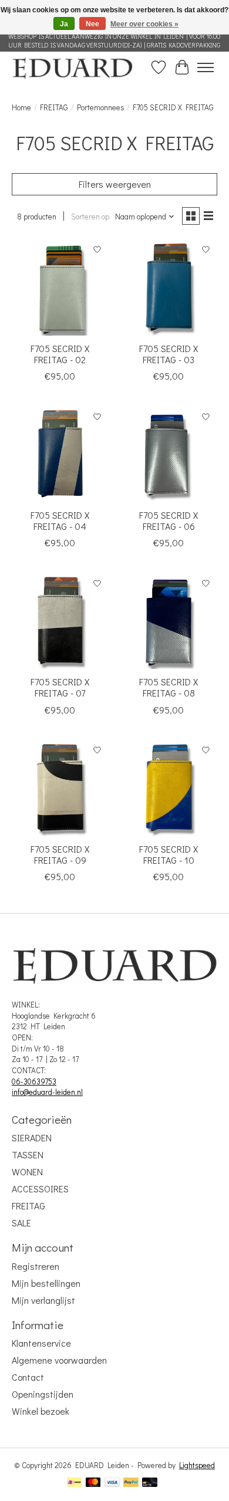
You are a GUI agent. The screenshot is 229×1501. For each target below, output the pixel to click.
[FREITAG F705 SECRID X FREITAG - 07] (60, 620)
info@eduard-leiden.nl (47, 1092)
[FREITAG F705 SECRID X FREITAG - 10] (168, 787)
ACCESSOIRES (40, 1188)
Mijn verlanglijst (43, 1300)
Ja (64, 24)
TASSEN (27, 1154)
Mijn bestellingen (46, 1283)
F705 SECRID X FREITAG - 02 (60, 354)
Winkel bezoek (40, 1411)
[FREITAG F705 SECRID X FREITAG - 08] (168, 620)
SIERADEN (32, 1137)
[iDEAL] (74, 1483)
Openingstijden (42, 1394)
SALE (21, 1222)
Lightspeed (197, 1465)
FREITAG (54, 107)
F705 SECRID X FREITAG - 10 (168, 854)
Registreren (35, 1266)
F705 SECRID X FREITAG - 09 (60, 854)
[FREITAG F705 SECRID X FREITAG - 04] (60, 453)
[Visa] (112, 1483)
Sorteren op (90, 216)
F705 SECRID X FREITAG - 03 (168, 354)
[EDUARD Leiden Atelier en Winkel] (72, 67)
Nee (92, 24)
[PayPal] (131, 1483)
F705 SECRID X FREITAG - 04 (60, 520)
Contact (28, 1377)
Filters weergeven (115, 184)
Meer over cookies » (144, 24)
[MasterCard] (93, 1483)
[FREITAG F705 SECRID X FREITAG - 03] (168, 287)
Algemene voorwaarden (59, 1360)
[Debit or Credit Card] (149, 1483)
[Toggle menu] (205, 67)
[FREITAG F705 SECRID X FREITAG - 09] (60, 787)
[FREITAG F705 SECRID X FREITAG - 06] (168, 453)
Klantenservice (41, 1343)
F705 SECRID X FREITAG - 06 (168, 520)
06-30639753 (34, 1081)
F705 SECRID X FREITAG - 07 (60, 687)
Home (21, 107)
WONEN (27, 1171)
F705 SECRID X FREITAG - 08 (168, 687)
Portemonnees (100, 107)
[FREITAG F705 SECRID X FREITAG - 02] (60, 287)
